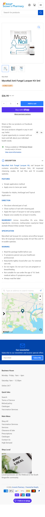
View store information (13, 152)
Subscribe (37, 358)
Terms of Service (8, 400)
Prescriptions (7, 434)
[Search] (40, 12)
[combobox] (22, 12)
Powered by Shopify (32, 487)
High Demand (7, 443)
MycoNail (5, 77)
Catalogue (6, 406)
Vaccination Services (10, 410)
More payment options (22, 114)
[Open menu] (40, 5)
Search (4, 397)
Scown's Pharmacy (18, 487)
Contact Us (6, 440)
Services (5, 427)
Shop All (5, 421)
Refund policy (7, 403)
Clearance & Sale (8, 430)
